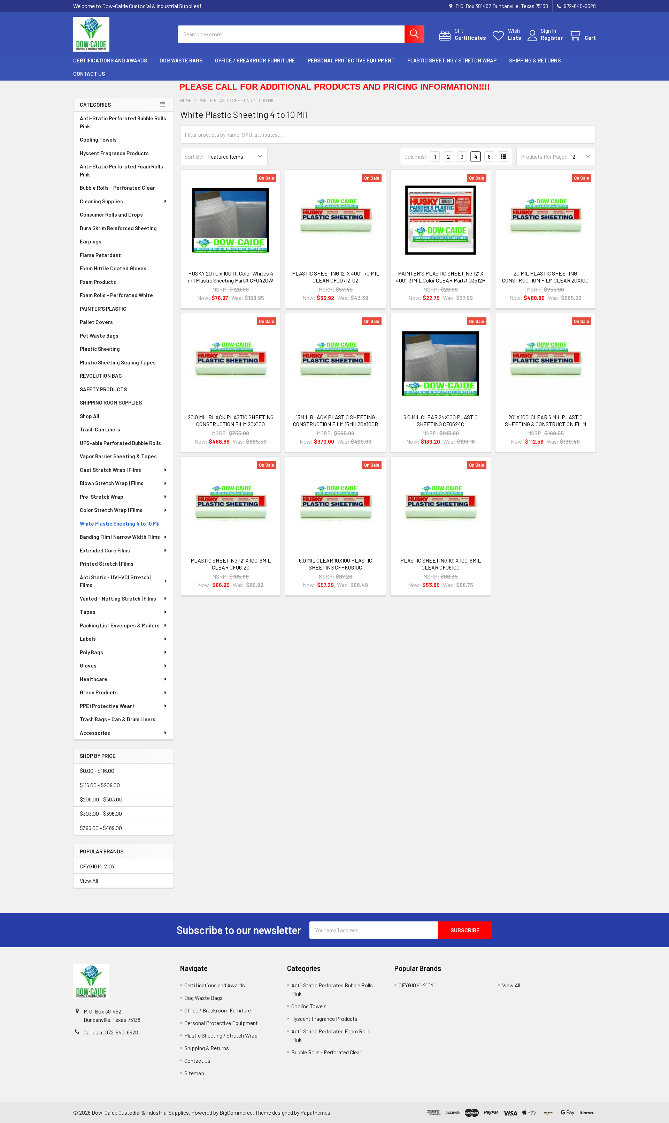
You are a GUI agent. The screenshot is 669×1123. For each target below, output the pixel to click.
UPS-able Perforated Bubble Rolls (120, 443)
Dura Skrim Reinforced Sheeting (118, 228)
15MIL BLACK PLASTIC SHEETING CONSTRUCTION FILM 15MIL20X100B (335, 420)
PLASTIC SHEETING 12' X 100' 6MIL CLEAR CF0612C (231, 564)
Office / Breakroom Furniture (255, 60)
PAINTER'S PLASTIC (103, 309)
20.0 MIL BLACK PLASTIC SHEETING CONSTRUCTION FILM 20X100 (231, 420)
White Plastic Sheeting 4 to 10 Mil (120, 523)
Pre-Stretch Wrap (101, 496)
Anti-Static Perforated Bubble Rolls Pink (123, 122)
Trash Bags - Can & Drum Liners (117, 719)
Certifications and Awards (110, 60)
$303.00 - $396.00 (101, 813)
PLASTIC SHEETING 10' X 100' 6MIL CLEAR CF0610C (440, 564)
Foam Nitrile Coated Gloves (113, 268)
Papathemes (315, 1112)
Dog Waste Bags (181, 60)
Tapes (87, 612)
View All (89, 880)
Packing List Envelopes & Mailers (120, 625)
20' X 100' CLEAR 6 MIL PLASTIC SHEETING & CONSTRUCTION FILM (545, 420)
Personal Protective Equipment (351, 60)
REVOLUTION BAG (101, 375)
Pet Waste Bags (99, 335)
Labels (88, 638)
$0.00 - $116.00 (97, 770)
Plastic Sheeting (100, 349)
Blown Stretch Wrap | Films (112, 483)
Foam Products (98, 282)
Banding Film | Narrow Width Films (120, 537)
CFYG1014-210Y (97, 866)
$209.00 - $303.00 (101, 799)
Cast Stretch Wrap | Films (110, 470)
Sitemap (194, 1073)
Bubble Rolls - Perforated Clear (117, 187)
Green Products (99, 692)
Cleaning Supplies (101, 201)
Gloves (88, 665)
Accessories (95, 733)
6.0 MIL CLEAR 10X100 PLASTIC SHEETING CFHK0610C (335, 564)
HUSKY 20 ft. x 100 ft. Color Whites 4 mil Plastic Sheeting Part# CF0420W (230, 277)
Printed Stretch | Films (106, 563)
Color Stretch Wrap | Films (111, 510)
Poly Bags (91, 652)
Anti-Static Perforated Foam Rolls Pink (121, 170)
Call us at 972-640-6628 (111, 1032)
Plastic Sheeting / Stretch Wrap (452, 60)
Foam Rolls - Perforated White (116, 295)
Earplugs (90, 241)
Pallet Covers (96, 322)
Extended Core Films (105, 550)
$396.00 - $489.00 (101, 827)
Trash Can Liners (100, 429)
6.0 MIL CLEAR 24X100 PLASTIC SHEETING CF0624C (440, 420)
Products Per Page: (544, 156)
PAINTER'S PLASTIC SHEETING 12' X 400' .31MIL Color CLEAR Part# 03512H (440, 277)
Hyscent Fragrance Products (114, 153)
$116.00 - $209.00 (100, 785)
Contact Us (89, 73)
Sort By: (194, 156)
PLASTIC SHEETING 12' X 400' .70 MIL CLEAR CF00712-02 (335, 277)
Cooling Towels (98, 139)
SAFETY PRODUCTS (103, 389)
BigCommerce (236, 1112)
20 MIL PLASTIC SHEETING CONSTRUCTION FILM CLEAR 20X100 (545, 277)
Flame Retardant (100, 255)
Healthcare (93, 679)
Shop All (89, 416)
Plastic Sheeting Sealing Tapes (118, 362)
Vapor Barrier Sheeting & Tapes (118, 456)
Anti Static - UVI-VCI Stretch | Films (115, 581)
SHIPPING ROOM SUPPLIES (111, 402)
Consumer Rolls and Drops (111, 214)
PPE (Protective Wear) (107, 706)
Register (552, 37)
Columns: (416, 156)
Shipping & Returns (535, 60)
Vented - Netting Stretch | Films (118, 598)
